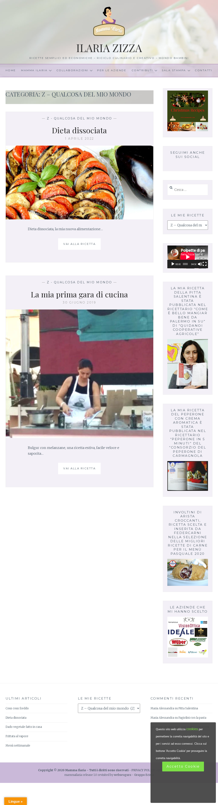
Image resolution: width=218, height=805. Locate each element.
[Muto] (200, 264)
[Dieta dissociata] (79, 218)
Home (11, 70)
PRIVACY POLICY (143, 770)
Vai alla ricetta (81, 246)
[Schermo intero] (204, 264)
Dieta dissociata (79, 130)
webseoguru (122, 775)
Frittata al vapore (17, 736)
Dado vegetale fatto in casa (24, 727)
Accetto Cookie (183, 766)
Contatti (203, 70)
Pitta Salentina (188, 708)
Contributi (142, 70)
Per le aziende (111, 70)
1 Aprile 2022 (79, 139)
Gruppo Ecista (144, 775)
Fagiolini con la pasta (192, 718)
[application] (187, 257)
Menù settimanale (18, 745)
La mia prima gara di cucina (79, 294)
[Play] (173, 264)
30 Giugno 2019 (79, 302)
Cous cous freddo (17, 708)
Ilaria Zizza (109, 48)
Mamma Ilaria (34, 70)
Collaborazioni (72, 70)
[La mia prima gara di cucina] (79, 437)
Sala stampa (174, 70)
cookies (192, 729)
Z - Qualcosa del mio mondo (79, 118)
